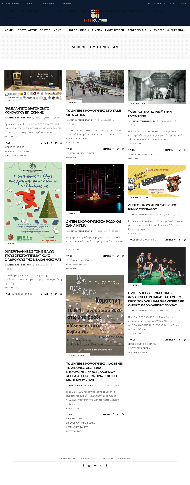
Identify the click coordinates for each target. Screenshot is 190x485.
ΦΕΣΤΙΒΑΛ (74, 103)
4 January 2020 (103, 385)
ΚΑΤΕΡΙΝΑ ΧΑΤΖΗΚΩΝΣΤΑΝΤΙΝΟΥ (19, 118)
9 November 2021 (42, 265)
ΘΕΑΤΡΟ (11, 100)
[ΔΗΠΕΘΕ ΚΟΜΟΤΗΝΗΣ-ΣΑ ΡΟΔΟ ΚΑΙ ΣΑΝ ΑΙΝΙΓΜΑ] (95, 188)
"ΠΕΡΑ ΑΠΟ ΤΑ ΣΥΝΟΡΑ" (76, 419)
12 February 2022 (42, 118)
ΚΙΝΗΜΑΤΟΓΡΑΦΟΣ (139, 197)
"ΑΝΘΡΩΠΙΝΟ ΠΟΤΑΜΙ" (76, 153)
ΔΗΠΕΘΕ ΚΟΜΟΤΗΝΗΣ (14, 147)
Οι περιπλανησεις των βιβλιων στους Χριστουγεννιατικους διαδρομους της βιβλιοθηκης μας (32, 255)
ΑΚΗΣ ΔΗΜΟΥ (72, 264)
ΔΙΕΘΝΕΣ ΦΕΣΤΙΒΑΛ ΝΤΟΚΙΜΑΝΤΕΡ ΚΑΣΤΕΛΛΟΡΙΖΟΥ (80, 427)
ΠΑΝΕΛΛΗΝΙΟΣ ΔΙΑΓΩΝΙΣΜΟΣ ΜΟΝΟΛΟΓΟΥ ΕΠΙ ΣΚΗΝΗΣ (26, 110)
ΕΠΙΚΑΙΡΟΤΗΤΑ (138, 104)
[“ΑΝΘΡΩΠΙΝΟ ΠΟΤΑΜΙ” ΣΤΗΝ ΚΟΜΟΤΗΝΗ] (157, 87)
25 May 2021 (164, 215)
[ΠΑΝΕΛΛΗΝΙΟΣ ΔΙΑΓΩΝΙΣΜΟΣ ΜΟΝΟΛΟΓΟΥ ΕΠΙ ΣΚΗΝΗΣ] (33, 85)
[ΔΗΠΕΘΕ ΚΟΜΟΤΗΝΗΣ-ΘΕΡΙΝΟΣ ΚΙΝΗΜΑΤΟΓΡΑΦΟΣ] (157, 181)
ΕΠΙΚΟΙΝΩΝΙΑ (48, 4)
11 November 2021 (166, 121)
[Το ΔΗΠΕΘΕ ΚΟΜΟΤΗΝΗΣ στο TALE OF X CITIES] (95, 86)
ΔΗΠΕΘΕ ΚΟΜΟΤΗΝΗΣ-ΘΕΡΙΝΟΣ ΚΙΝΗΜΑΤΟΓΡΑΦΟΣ (152, 207)
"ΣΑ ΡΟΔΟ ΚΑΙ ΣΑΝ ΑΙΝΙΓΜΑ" (78, 260)
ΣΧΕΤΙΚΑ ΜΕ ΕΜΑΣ (10, 4)
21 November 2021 (104, 120)
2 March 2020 (165, 311)
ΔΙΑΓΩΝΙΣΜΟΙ (65, 4)
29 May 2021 (102, 231)
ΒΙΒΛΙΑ (11, 243)
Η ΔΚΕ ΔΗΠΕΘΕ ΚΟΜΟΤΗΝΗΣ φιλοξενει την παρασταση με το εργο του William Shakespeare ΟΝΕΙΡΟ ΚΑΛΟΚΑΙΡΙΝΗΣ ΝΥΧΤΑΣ (156, 299)
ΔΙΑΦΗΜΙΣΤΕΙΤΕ (30, 4)
